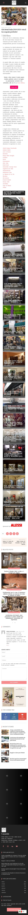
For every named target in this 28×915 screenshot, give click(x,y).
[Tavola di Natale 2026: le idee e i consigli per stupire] (14, 560)
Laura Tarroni (7, 35)
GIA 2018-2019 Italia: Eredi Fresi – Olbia (13, 347)
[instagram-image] (7, 776)
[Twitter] (10, 533)
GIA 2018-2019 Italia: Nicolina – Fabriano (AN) (13, 470)
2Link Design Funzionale (9, 148)
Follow (14, 713)
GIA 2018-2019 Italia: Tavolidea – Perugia (13, 502)
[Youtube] (17, 846)
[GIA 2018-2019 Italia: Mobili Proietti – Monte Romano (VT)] (14, 451)
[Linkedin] (12, 846)
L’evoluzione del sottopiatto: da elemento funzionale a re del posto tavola (17, 739)
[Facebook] (7, 533)
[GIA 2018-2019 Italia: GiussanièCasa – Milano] (14, 389)
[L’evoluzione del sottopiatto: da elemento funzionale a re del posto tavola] (5, 739)
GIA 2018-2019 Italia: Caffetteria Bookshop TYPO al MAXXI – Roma (13, 439)
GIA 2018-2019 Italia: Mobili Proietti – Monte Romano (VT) (13, 455)
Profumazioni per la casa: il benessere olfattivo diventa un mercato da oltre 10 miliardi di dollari (14, 594)
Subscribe (22, 713)
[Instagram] (8, 846)
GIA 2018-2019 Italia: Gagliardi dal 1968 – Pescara (13, 377)
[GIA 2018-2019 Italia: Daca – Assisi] (14, 297)
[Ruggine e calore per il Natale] (5, 753)
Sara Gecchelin (7, 210)
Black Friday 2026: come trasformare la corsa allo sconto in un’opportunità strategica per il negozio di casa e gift (18, 746)
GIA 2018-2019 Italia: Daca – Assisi (13, 301)
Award (9, 27)
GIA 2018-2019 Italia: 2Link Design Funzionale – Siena (13, 207)
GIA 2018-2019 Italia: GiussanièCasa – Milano (13, 393)
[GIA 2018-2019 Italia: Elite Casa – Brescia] (14, 327)
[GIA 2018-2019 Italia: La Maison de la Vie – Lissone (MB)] (14, 420)
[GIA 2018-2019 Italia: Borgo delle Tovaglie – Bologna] (14, 266)
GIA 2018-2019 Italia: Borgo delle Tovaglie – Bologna (13, 269)
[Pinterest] (14, 533)
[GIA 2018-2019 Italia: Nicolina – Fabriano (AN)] (14, 466)
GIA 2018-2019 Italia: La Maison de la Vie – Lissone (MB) (14, 424)
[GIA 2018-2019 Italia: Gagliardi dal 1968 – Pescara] (14, 374)
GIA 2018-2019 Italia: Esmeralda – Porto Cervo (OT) (13, 362)
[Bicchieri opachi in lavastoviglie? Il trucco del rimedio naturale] (5, 759)
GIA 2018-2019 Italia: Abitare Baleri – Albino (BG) (13, 223)
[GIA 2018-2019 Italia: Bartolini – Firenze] (14, 250)
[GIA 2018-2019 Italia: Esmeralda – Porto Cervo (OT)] (14, 358)
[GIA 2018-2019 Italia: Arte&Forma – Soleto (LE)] (14, 235)
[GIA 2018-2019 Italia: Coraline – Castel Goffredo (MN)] (14, 281)
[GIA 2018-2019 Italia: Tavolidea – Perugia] (14, 497)
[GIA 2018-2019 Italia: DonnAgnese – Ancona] (14, 312)
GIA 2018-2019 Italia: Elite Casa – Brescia (13, 332)
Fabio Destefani (7, 226)
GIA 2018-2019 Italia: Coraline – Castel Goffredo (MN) (13, 285)
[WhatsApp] (17, 533)
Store (6, 27)
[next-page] (15, 623)
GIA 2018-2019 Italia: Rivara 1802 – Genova (14, 486)
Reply (7, 645)
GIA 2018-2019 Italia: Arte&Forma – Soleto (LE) (13, 238)
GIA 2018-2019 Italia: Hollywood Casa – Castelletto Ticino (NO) (13, 408)
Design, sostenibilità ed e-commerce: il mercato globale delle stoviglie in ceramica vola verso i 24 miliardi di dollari (17, 732)
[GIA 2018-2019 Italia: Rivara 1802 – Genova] (14, 482)
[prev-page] (12, 623)
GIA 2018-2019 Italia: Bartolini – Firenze (13, 254)
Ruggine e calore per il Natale (17, 753)
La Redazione (7, 896)
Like (5, 713)
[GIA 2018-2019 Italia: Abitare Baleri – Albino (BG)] (14, 219)
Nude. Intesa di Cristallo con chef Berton (20, 543)
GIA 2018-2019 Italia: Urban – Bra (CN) (13, 517)
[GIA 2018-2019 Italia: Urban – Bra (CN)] (14, 513)
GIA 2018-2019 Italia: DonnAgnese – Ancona (13, 316)
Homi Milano (21, 82)
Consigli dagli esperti (14, 568)
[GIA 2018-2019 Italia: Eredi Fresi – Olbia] (14, 343)
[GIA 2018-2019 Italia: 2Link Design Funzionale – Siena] (14, 204)
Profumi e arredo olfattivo (14, 589)
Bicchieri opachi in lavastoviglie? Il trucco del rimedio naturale (18, 759)
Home (2, 27)
